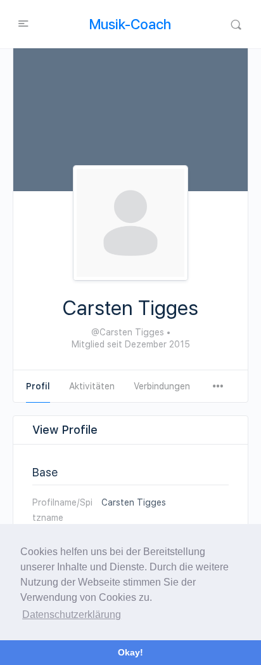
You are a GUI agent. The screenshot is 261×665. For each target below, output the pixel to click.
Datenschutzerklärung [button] (71, 614)
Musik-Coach (130, 24)
